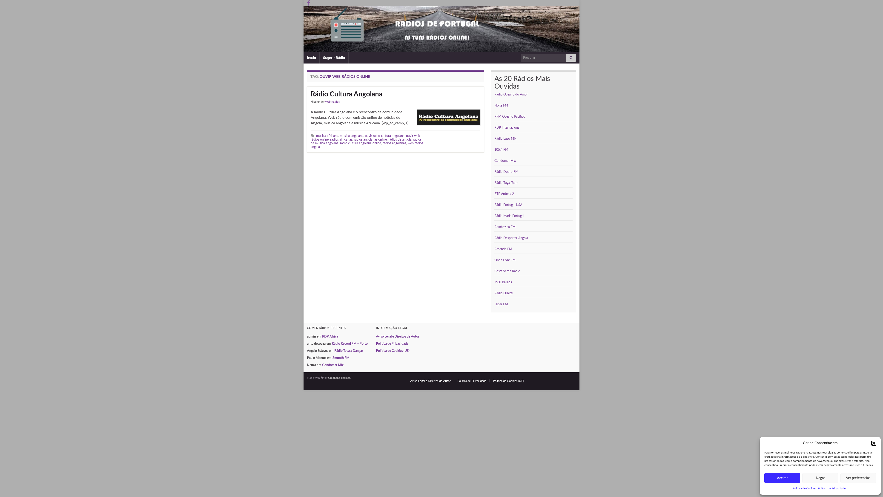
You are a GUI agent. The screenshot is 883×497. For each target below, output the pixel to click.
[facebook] (308, 3)
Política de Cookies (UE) (393, 351)
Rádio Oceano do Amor (511, 94)
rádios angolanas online (370, 139)
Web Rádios (332, 101)
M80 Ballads (503, 282)
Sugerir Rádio (334, 58)
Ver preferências (858, 478)
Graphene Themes (339, 377)
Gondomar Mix (505, 160)
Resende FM (503, 249)
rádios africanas (341, 139)
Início (311, 58)
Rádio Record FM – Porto (350, 343)
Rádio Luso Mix (505, 138)
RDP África (330, 336)
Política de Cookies (804, 488)
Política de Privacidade (832, 488)
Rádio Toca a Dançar (348, 351)
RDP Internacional (507, 127)
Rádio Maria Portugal (509, 216)
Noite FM (501, 105)
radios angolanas (394, 143)
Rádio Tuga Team (506, 183)
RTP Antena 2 (504, 194)
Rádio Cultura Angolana (346, 94)
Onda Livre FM (505, 260)
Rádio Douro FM (506, 171)
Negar (820, 478)
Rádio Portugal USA (508, 205)
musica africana (327, 136)
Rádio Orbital (503, 293)
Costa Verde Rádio (507, 271)
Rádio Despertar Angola (511, 238)
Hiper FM (501, 304)
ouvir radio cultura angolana (384, 136)
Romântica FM (505, 227)
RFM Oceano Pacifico (509, 116)
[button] (874, 443)
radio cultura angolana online (360, 143)
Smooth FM (341, 358)
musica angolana (351, 136)
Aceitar (782, 478)
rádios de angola (399, 139)
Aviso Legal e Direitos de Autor (397, 336)
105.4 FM (501, 149)
